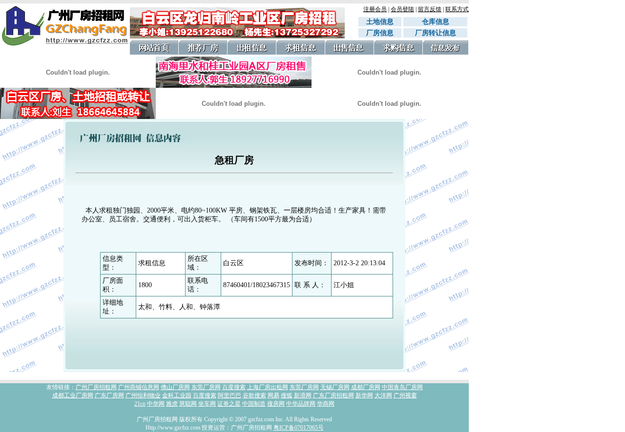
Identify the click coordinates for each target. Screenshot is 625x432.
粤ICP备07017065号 (298, 427)
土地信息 (380, 21)
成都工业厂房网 (72, 395)
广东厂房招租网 (333, 395)
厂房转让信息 (435, 33)
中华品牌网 (300, 403)
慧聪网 (188, 403)
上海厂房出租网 (267, 387)
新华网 (364, 395)
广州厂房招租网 (96, 387)
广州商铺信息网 (138, 387)
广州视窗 (405, 395)
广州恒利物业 (143, 395)
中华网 (156, 403)
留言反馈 (429, 9)
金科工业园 (176, 395)
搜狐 (286, 395)
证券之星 (229, 403)
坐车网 (207, 403)
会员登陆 (402, 9)
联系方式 (457, 9)
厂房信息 (380, 33)
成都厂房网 (365, 387)
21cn (140, 403)
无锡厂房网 (335, 387)
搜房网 (276, 403)
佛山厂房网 (175, 387)
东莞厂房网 (206, 387)
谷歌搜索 (254, 395)
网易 (273, 395)
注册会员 (375, 9)
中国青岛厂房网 (402, 387)
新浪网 (303, 395)
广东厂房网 (109, 395)
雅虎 (172, 403)
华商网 (325, 403)
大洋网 (383, 395)
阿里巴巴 (229, 395)
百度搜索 (234, 387)
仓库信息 (439, 21)
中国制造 (254, 403)
